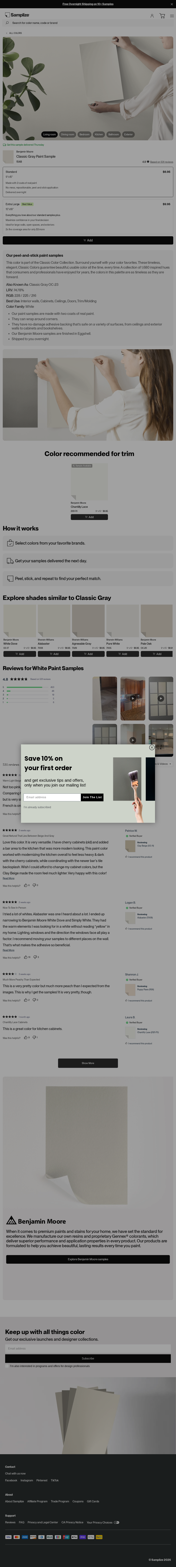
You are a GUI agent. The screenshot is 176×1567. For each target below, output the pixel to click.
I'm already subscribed (37, 807)
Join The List (92, 797)
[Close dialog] (152, 747)
